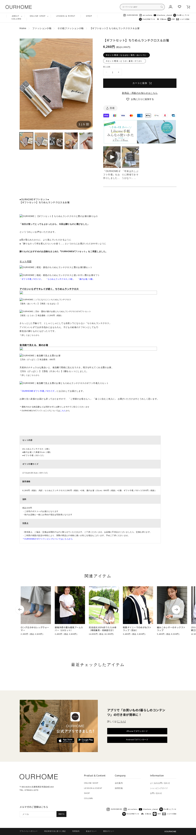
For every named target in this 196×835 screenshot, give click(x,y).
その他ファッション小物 (70, 28)
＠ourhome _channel (164, 15)
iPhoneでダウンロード (137, 731)
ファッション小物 (41, 28)
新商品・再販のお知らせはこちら (140, 93)
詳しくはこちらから (31, 335)
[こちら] (121, 721)
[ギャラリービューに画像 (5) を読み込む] (86, 140)
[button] (15, 16)
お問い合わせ (156, 793)
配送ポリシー (108, 831)
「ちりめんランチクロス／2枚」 (60, 279)
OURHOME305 (132, 15)
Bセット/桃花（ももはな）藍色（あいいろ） (126, 55)
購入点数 (106, 67)
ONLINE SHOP (91, 783)
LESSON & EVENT (93, 788)
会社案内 (119, 783)
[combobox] (142, 7)
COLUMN (88, 798)
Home (23, 28)
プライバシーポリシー (29, 831)
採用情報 (119, 788)
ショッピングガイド (159, 788)
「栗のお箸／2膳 (84, 279)
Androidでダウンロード (137, 739)
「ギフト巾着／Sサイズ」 (31, 279)
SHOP (87, 793)
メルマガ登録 (184, 19)
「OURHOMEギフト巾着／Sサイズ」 (38, 391)
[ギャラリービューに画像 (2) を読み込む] (41, 140)
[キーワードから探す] (162, 7)
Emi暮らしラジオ (183, 15)
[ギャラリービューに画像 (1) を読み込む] (26, 140)
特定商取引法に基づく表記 (55, 831)
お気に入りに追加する (142, 99)
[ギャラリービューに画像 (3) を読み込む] (56, 140)
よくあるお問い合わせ (160, 783)
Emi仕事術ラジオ (149, 19)
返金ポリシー (91, 831)
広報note (163, 19)
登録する (61, 814)
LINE (173, 19)
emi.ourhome (147, 15)
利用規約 (76, 831)
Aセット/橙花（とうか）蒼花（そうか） (124, 61)
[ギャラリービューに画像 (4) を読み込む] (71, 140)
